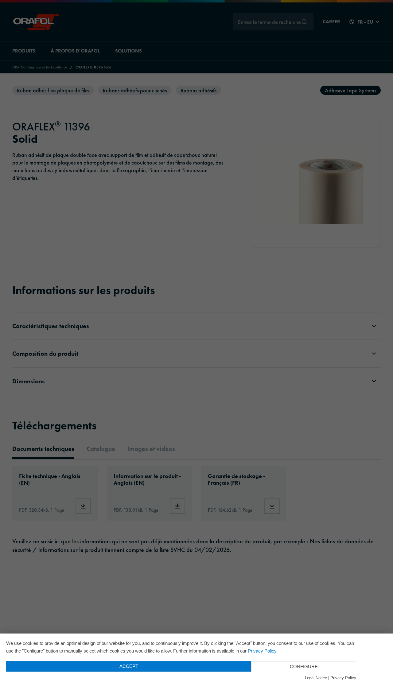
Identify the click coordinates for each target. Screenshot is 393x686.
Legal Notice (316, 678)
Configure (304, 666)
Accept (128, 666)
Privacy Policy (262, 650)
